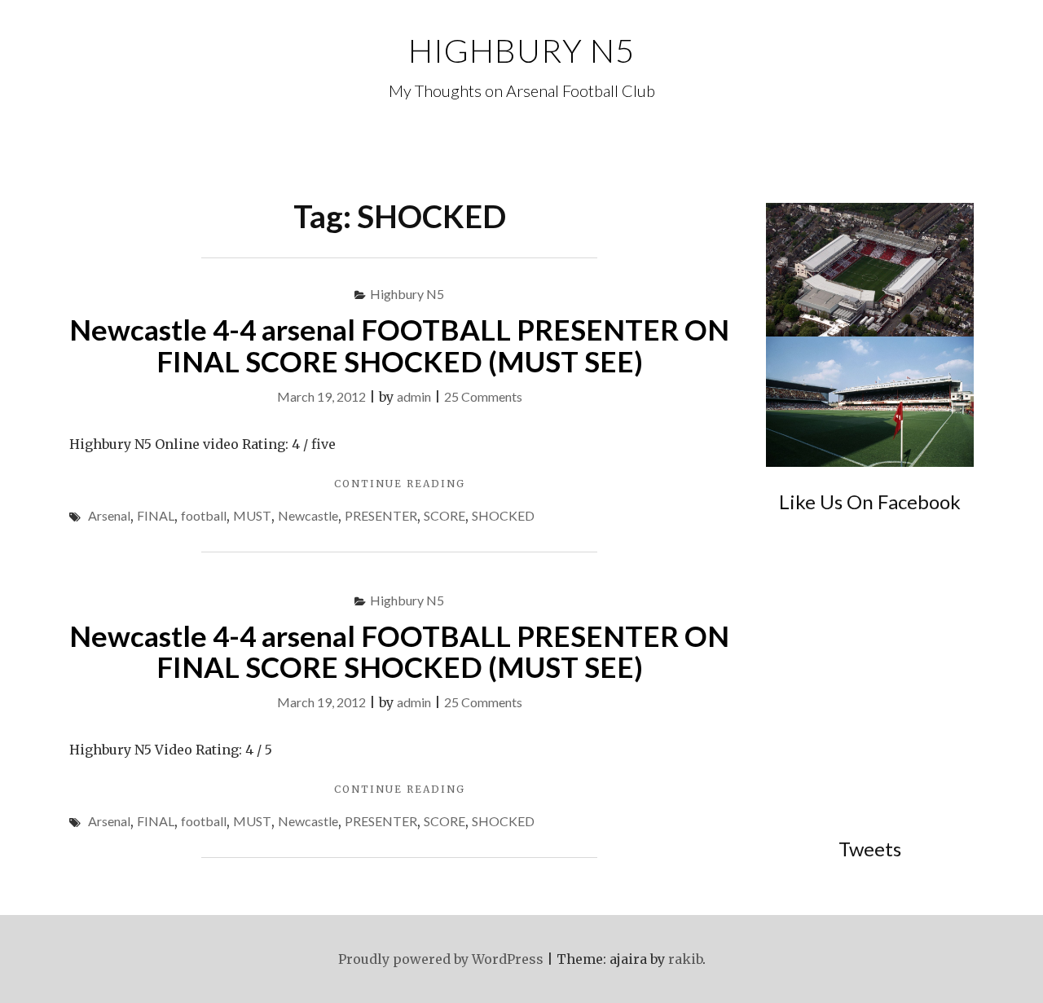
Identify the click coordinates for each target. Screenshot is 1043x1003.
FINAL (155, 515)
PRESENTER (381, 515)
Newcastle (308, 515)
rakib (685, 959)
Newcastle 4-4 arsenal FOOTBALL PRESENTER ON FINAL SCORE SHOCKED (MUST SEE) (399, 345)
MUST (252, 515)
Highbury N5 (521, 50)
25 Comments (483, 396)
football (204, 515)
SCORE (444, 515)
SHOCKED (503, 515)
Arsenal (109, 515)
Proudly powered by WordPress (441, 959)
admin (414, 396)
